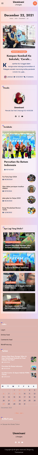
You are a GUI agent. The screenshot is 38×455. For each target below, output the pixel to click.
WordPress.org (6, 345)
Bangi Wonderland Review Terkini (11, 209)
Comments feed (6, 340)
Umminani (18, 2)
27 (4, 404)
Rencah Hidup (10, 282)
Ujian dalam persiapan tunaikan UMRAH (13, 187)
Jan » (21, 413)
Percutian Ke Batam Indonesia (16, 163)
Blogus (29, 450)
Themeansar (19, 452)
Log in (3, 330)
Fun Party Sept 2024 (9, 177)
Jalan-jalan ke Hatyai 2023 (11, 198)
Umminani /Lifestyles (19, 52)
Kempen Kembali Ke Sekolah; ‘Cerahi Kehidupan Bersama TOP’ (19, 59)
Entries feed (5, 335)
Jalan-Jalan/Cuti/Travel (14, 264)
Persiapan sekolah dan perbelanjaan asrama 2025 (15, 307)
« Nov (17, 413)
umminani (10, 77)
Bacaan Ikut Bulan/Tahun (11, 424)
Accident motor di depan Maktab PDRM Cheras (18, 287)
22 (14, 401)
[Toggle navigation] (2, 3)
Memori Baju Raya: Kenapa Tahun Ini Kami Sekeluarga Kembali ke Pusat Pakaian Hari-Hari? (18, 247)
